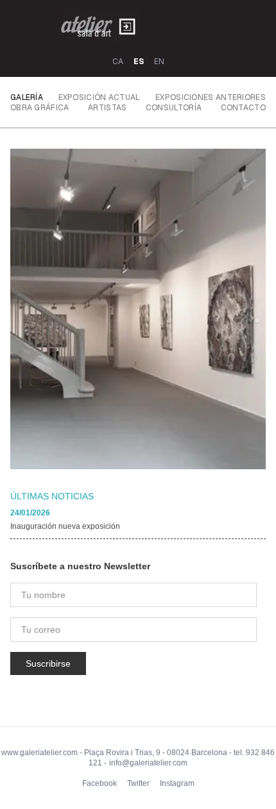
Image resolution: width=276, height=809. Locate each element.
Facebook (99, 783)
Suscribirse (48, 663)
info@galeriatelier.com (148, 762)
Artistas (107, 108)
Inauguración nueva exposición (65, 526)
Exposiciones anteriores (210, 97)
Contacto (243, 108)
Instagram (177, 783)
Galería (26, 97)
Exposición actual (99, 97)
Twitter (138, 783)
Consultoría (174, 108)
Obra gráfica (39, 108)
